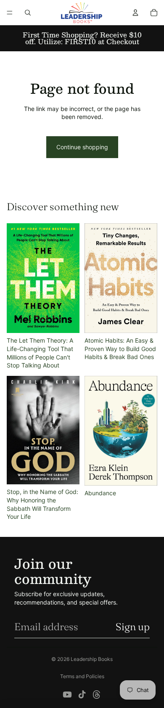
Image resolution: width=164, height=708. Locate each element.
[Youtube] (67, 695)
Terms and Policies (82, 676)
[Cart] (154, 12)
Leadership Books (92, 659)
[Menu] (9, 12)
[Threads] (97, 695)
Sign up (133, 627)
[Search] (28, 12)
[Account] (135, 12)
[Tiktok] (82, 695)
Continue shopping (82, 147)
